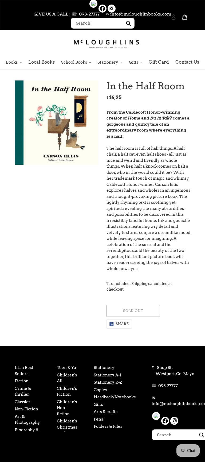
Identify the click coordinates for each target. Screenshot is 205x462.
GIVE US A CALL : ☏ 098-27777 (67, 14)
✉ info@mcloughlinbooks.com (138, 14)
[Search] (166, 43)
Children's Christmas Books (67, 427)
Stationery (104, 367)
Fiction (22, 381)
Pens (98, 419)
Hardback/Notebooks (115, 397)
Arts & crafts (105, 411)
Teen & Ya (66, 367)
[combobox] (103, 23)
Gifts (98, 404)
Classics (22, 401)
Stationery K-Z (108, 382)
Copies (100, 389)
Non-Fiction (26, 409)
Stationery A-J (107, 375)
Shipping (139, 284)
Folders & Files (108, 426)
